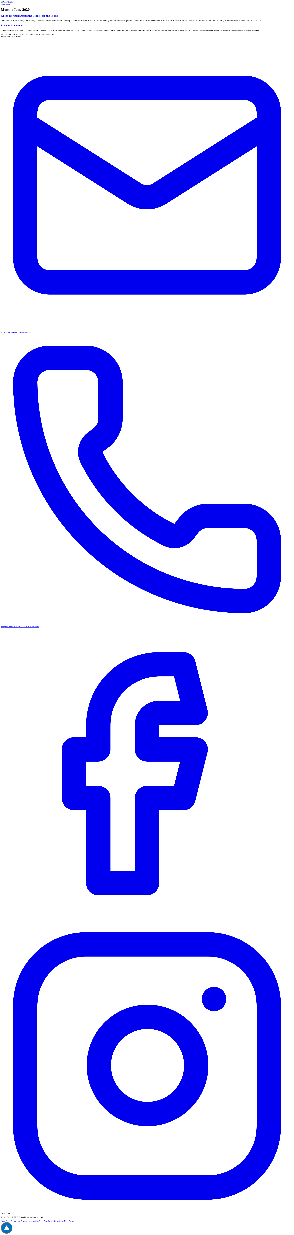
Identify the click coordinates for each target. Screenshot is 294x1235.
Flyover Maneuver (12, 25)
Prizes (41, 1221)
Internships (35, 1221)
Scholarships (26, 1221)
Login (8, 4)
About (8, 1221)
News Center (69, 1221)
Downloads (48, 1221)
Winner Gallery (58, 1221)
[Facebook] (147, 919)
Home (3, 4)
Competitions (16, 1221)
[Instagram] (147, 1211)
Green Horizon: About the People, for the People (29, 15)
